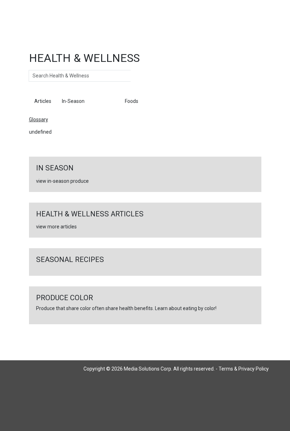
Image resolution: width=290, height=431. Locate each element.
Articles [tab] (42, 101)
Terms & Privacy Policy (244, 369)
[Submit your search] (137, 76)
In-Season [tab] (73, 101)
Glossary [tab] (104, 101)
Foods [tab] (131, 101)
